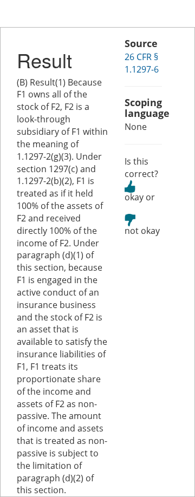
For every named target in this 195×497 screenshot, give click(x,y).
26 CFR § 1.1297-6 (142, 63)
